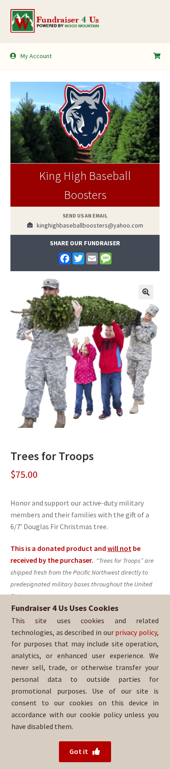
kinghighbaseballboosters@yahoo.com (88, 225)
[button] (146, 292)
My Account (36, 56)
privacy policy (136, 632)
